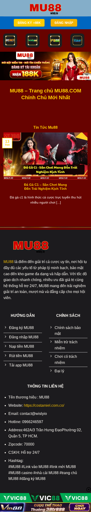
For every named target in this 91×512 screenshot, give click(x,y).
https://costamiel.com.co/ (44, 405)
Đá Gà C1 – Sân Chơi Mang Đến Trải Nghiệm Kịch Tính (45, 187)
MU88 (9, 262)
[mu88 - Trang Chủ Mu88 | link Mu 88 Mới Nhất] (45, 8)
